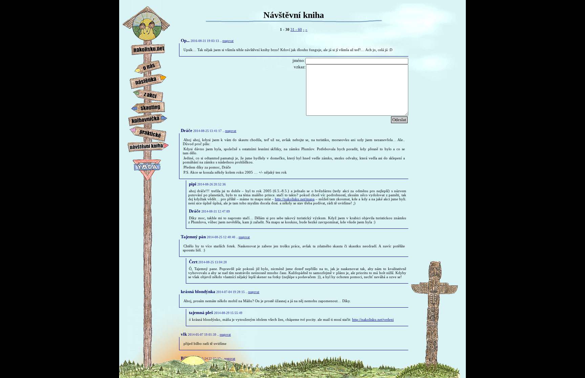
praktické (148, 131)
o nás (148, 65)
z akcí (148, 94)
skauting (148, 107)
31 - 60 (296, 29)
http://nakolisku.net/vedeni (373, 319)
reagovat (228, 41)
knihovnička (148, 119)
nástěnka (148, 79)
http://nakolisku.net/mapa (295, 199)
